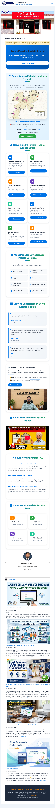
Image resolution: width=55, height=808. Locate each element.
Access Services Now (28, 63)
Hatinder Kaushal (12, 579)
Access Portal (39, 217)
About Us (13, 789)
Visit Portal (17, 172)
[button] (50, 563)
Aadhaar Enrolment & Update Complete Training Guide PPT (20, 645)
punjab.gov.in (34, 795)
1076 (38, 129)
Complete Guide (16, 384)
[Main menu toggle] (52, 3)
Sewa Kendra (20, 2)
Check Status (17, 195)
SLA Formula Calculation (12, 768)
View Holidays (39, 241)
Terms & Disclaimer (39, 789)
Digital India (11, 374)
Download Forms (39, 195)
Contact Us (20, 789)
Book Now (39, 170)
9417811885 (24, 129)
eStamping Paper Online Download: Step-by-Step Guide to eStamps (22, 724)
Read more (38, 617)
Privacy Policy (29, 789)
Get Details (17, 243)
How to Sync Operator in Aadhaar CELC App (17, 607)
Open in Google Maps (28, 136)
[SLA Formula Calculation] (28, 752)
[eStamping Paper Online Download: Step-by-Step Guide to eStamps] (28, 711)
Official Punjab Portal (35, 379)
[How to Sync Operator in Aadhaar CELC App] (28, 594)
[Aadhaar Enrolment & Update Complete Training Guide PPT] (28, 631)
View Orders (17, 219)
